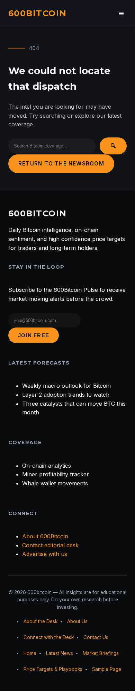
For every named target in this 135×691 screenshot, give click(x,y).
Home (30, 653)
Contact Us (95, 637)
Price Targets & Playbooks (53, 669)
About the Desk (40, 621)
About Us (77, 621)
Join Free (33, 335)
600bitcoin (37, 13)
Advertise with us (44, 553)
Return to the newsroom (61, 163)
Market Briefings (101, 653)
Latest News (59, 653)
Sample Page (106, 669)
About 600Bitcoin (45, 536)
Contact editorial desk (50, 545)
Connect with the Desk (49, 637)
